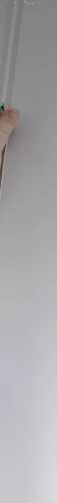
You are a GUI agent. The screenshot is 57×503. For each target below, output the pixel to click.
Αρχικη (15, 2)
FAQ (37, 2)
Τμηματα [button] (21, 2)
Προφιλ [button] (18, 2)
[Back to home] (28, 2)
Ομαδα (35, 2)
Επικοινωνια (41, 2)
